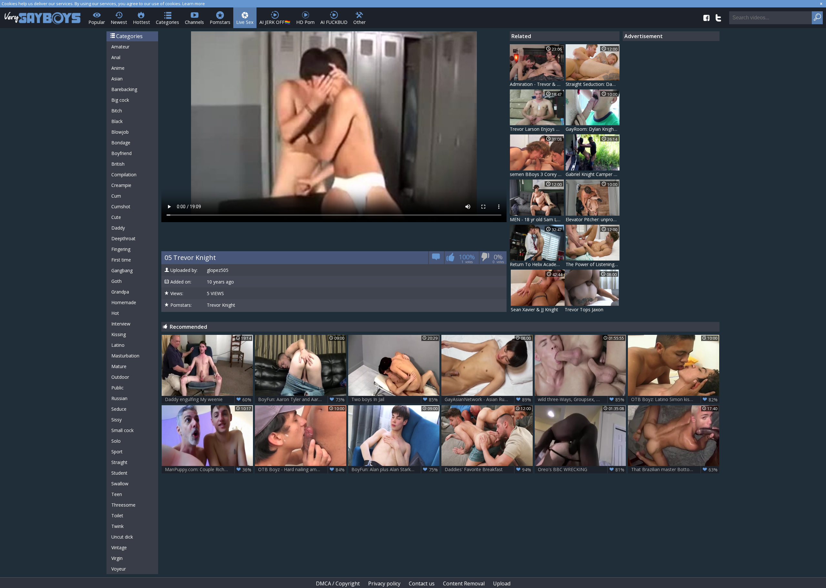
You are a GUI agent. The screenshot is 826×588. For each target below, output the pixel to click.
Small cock (122, 430)
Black (117, 121)
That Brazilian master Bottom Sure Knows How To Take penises (675, 469)
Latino (118, 345)
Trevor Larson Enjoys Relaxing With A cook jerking (537, 129)
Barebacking (124, 89)
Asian (117, 79)
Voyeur (118, 569)
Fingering (120, 249)
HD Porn (305, 22)
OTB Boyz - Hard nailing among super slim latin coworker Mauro (302, 469)
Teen (116, 494)
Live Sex (245, 22)
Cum (116, 196)
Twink (117, 526)
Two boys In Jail (394, 399)
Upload (501, 583)
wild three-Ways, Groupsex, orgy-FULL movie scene (582, 399)
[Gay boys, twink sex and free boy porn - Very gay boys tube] (43, 16)
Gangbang (122, 270)
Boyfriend (121, 153)
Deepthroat (123, 238)
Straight (119, 462)
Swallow (119, 483)
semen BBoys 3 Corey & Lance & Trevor (537, 174)
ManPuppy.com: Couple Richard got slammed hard (209, 469)
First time (121, 260)
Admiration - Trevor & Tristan (537, 84)
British (118, 164)
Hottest (141, 22)
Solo (116, 441)
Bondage (120, 142)
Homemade (123, 302)
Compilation (123, 174)
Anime (118, 68)
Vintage (119, 547)
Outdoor (120, 377)
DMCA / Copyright (338, 583)
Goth (116, 281)
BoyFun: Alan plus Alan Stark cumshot (394, 469)
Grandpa (120, 292)
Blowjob (120, 132)
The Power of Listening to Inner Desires (593, 264)
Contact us (422, 583)
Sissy (116, 420)
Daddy (118, 228)
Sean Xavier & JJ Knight (534, 309)
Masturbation (125, 356)
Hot (115, 313)
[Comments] (436, 258)
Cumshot (120, 206)
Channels (194, 22)
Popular (96, 22)
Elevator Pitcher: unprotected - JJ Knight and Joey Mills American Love (593, 219)
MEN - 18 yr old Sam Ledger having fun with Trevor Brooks (537, 219)
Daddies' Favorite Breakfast (488, 469)
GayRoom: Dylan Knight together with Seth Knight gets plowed (593, 129)
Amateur (120, 47)
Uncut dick (122, 537)
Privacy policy (384, 583)
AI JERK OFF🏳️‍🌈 (274, 22)
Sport (117, 452)
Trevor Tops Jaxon (584, 309)
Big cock (120, 100)
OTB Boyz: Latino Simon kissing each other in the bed (675, 399)
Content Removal (464, 583)
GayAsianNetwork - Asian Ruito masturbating (489, 399)
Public (117, 388)
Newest (119, 22)
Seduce (118, 409)
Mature (118, 366)
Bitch (116, 111)
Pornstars (220, 22)
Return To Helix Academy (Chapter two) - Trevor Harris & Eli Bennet (537, 264)
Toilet (117, 515)
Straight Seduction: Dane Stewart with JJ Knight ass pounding (593, 84)
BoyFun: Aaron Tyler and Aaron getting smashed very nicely (302, 399)
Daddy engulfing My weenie (208, 399)
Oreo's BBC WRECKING (581, 469)
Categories (167, 22)
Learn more (193, 3)
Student (119, 473)
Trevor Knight (221, 305)
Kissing (118, 334)
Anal (115, 57)
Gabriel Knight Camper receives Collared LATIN (593, 174)
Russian (119, 398)
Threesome (123, 505)
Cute (116, 217)
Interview (120, 324)
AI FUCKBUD (334, 22)
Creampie (121, 185)
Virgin (117, 558)
